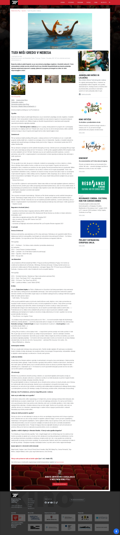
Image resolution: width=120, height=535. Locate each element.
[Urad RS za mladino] (68, 517)
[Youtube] (51, 502)
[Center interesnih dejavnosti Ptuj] (85, 517)
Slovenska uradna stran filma (20, 104)
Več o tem (82, 132)
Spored (63, 2)
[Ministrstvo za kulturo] (52, 527)
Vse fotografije (15, 96)
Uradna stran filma (21, 100)
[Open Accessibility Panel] (116, 531)
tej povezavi (60, 462)
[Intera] (102, 517)
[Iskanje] (109, 2)
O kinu (95, 2)
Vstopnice (71, 2)
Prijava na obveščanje (59, 484)
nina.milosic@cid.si (16, 507)
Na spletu (104, 2)
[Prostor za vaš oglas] (102, 527)
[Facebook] (46, 502)
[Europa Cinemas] (35, 517)
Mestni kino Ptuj (15, 10)
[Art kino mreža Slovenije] (35, 527)
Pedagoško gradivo (17, 102)
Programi (80, 2)
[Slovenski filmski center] (68, 527)
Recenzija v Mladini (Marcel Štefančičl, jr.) (23, 106)
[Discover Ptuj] (85, 527)
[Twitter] (48, 502)
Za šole (88, 2)
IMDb (12, 100)
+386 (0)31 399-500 (16, 506)
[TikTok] (57, 502)
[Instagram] (54, 502)
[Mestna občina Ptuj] (52, 517)
